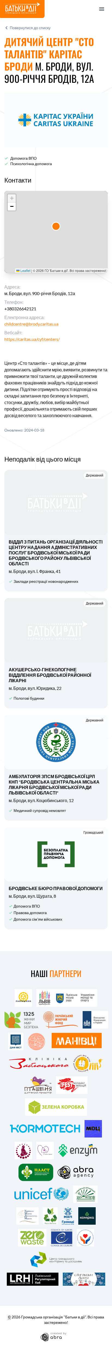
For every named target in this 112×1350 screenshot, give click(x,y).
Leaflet (25, 270)
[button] (56, 226)
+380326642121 (20, 308)
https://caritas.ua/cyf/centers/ (32, 339)
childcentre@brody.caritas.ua (31, 323)
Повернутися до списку (30, 27)
